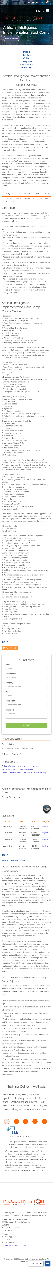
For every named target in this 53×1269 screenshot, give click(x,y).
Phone (8, 692)
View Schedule (11, 38)
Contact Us (39, 3)
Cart (49, 2)
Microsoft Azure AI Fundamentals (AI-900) (17, 769)
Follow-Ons (26, 68)
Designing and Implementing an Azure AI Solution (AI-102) (24, 773)
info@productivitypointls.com (14, 1245)
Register (45, 826)
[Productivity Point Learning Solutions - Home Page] (24, 1203)
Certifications (26, 65)
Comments (10, 710)
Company (9, 683)
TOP (4, 642)
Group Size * (10, 701)
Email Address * (11, 674)
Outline (26, 58)
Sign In (40, 11)
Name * (8, 665)
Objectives (26, 55)
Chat (28, 3)
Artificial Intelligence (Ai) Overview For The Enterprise (21, 766)
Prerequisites (26, 62)
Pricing (26, 52)
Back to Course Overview (14, 861)
